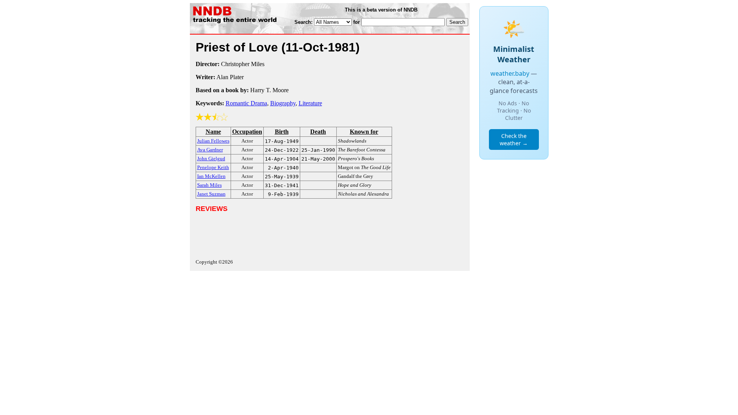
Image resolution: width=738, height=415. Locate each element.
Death (318, 131)
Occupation (247, 131)
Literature (310, 103)
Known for (364, 131)
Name (213, 131)
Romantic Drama (246, 103)
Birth (282, 131)
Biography (283, 103)
